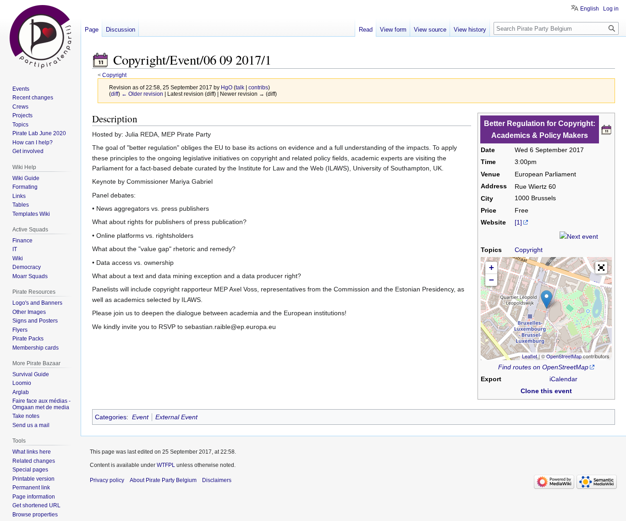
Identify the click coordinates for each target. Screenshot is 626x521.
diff (114, 94)
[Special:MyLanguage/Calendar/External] (606, 128)
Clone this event (546, 391)
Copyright (114, 75)
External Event (176, 417)
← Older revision (142, 94)
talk (240, 87)
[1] (518, 222)
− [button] (491, 280)
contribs (258, 87)
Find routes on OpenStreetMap (543, 367)
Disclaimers (216, 480)
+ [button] (491, 267)
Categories (110, 417)
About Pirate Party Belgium (163, 480)
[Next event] (579, 236)
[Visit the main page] (40, 36)
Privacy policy (107, 480)
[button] (601, 268)
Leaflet (529, 356)
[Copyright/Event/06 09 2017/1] (100, 59)
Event (140, 417)
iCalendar (563, 379)
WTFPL (166, 465)
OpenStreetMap (564, 356)
